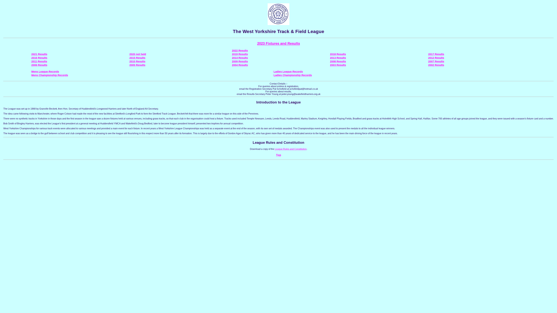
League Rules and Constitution (291, 149)
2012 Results (436, 57)
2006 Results (39, 65)
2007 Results (436, 61)
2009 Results (240, 61)
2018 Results (338, 54)
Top (278, 154)
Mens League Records (45, 71)
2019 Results (240, 54)
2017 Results (436, 54)
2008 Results (338, 61)
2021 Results (39, 54)
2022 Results (240, 50)
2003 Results (338, 65)
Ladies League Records (288, 71)
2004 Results (240, 65)
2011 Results (39, 61)
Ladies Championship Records (293, 75)
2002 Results (436, 65)
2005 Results (137, 65)
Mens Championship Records (49, 75)
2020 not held (137, 54)
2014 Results (240, 57)
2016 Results (39, 57)
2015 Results (137, 57)
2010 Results (137, 61)
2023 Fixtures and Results (278, 43)
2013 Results (338, 57)
